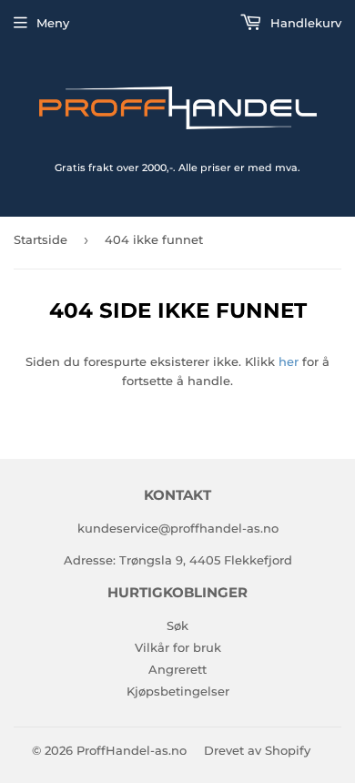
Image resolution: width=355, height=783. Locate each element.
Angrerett (177, 669)
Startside (40, 239)
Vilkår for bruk (178, 647)
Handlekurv (304, 22)
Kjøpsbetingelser (178, 691)
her (289, 361)
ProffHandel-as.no (131, 750)
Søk (177, 625)
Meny (52, 22)
